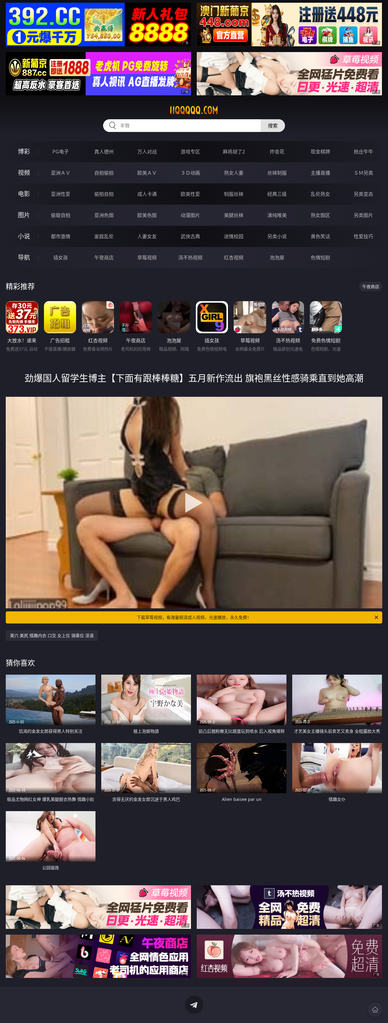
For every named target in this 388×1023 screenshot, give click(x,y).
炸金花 (277, 151)
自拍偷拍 (104, 172)
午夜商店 (104, 257)
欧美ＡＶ (147, 172)
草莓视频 (147, 257)
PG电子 (60, 151)
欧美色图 (147, 215)
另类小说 (277, 236)
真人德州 (104, 151)
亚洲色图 (104, 215)
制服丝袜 (233, 194)
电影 (24, 194)
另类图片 (363, 215)
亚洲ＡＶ (60, 172)
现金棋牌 (320, 151)
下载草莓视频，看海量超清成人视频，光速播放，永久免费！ (194, 617)
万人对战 (147, 151)
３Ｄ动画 (190, 172)
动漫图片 (190, 215)
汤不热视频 (190, 257)
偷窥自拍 (60, 215)
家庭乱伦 (104, 236)
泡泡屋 (277, 257)
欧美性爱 (190, 194)
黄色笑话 (320, 236)
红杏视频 (233, 257)
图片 (24, 215)
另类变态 (363, 194)
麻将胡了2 (234, 151)
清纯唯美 (277, 215)
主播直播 (320, 172)
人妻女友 (147, 236)
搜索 (273, 125)
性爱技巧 (363, 236)
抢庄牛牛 (363, 151)
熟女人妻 (233, 172)
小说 (24, 236)
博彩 (24, 151)
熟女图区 (320, 215)
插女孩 (60, 257)
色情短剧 (320, 257)
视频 (24, 173)
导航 (24, 257)
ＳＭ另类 (363, 172)
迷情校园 (233, 236)
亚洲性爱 (60, 194)
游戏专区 (190, 151)
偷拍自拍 (104, 194)
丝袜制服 (277, 172)
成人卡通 (147, 194)
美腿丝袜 (233, 215)
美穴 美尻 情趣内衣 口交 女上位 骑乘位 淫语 (52, 635)
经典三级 (277, 194)
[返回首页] (375, 1009)
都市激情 (60, 236)
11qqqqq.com (193, 110)
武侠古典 (190, 236)
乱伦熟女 (320, 194)
